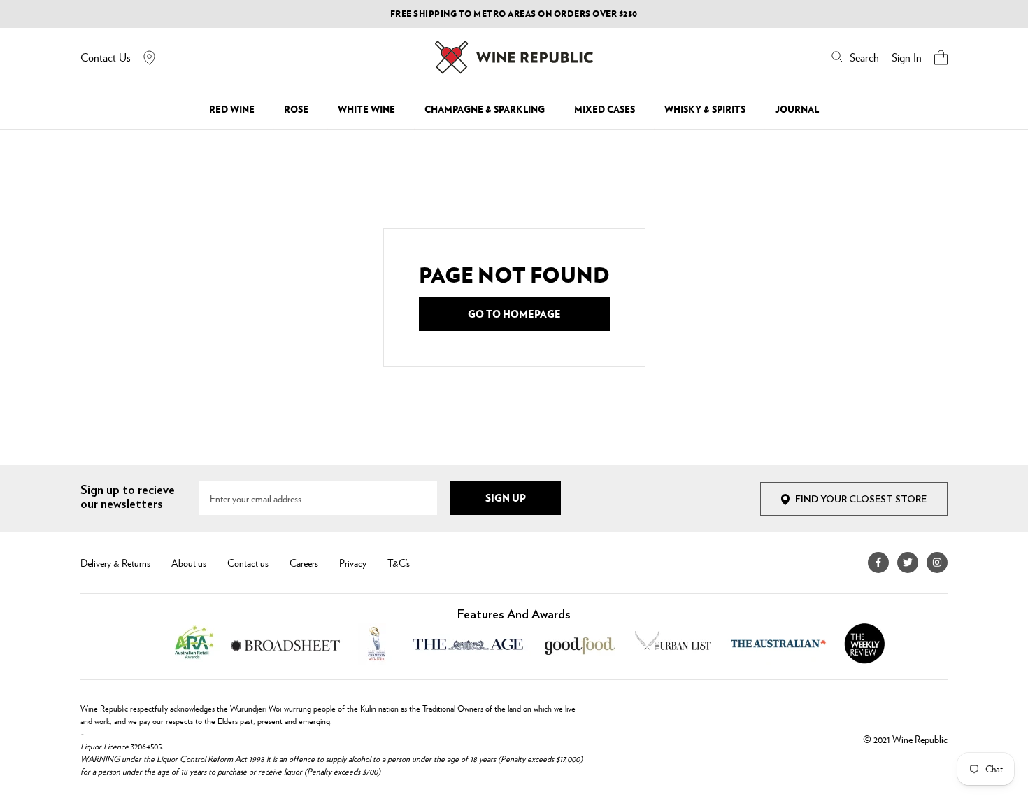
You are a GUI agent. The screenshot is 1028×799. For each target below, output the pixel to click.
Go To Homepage (514, 313)
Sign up (505, 497)
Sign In (907, 57)
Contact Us (105, 57)
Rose (296, 109)
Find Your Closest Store (861, 499)
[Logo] (514, 57)
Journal (797, 109)
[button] (941, 57)
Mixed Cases (604, 109)
